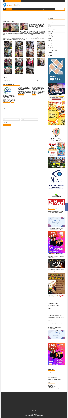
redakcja (13, 21)
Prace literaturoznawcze (52, 386)
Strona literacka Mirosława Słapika (53, 388)
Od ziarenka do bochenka (41, 80)
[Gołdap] (4, 8)
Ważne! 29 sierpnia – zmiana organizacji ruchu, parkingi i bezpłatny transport (55, 215)
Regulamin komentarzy (40, 9)
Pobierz (49, 38)
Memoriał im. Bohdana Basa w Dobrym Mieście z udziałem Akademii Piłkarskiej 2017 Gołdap (56, 212)
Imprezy (17, 9)
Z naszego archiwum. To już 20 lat (53, 305)
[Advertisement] (45, 5)
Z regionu (49, 52)
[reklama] (56, 125)
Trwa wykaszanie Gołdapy (52, 372)
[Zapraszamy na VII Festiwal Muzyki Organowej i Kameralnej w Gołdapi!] (56, 263)
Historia (49, 26)
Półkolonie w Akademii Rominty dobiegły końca (55, 311)
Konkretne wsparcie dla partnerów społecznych (56, 269)
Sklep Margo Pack (34, 414)
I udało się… (49, 298)
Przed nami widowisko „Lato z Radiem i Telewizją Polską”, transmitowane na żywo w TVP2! (56, 229)
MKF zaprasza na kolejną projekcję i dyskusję (55, 271)
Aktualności (9, 9)
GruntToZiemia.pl (50, 385)
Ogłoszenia (49, 36)
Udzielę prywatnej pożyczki (34, 413)
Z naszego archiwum (27, 9)
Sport (13, 9)
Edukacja (9, 102)
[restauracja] (56, 168)
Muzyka (49, 33)
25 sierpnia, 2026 (6, 95)
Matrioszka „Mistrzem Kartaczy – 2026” (54, 379)
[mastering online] (56, 100)
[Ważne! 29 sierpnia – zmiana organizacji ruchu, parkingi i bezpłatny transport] (56, 222)
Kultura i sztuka (50, 29)
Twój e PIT (34, 410)
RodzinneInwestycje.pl (51, 387)
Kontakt (46, 9)
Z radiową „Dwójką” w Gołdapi (53, 301)
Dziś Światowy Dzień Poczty (9, 80)
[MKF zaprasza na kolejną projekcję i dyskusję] (56, 285)
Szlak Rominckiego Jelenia (52, 377)
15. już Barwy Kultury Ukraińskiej (53, 303)
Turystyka (21, 9)
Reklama (33, 9)
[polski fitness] (56, 198)
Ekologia (12, 102)
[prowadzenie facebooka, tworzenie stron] (56, 205)
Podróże (49, 40)
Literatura (49, 31)
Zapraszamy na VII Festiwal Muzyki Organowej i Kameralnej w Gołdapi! (56, 257)
